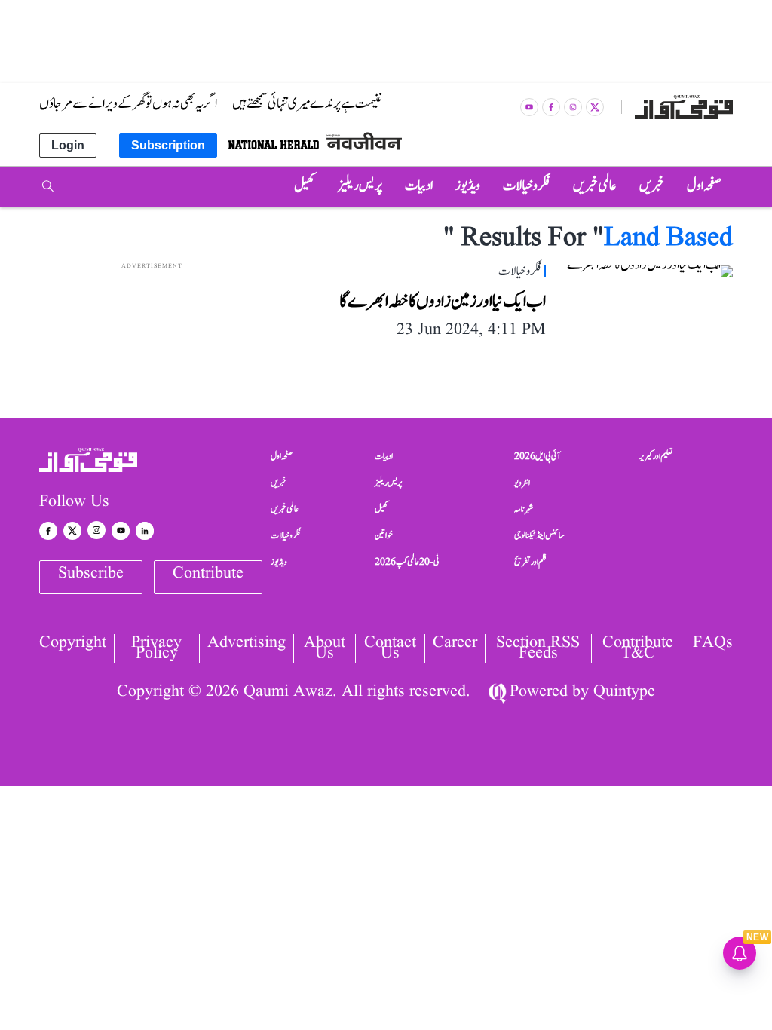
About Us (324, 648)
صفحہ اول (282, 456)
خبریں (278, 482)
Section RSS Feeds (538, 648)
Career (455, 644)
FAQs (713, 644)
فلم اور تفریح (530, 561)
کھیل (381, 509)
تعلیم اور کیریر (656, 456)
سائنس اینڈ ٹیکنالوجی (539, 535)
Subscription (168, 145)
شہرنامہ (524, 509)
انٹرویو (522, 482)
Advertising (246, 644)
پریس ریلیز (388, 482)
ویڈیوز (279, 561)
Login (67, 145)
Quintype (624, 692)
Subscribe (91, 573)
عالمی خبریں (285, 509)
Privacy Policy (156, 648)
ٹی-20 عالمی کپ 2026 (407, 561)
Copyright (72, 644)
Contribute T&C (637, 648)
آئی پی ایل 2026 (537, 456)
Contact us (390, 648)
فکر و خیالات (286, 535)
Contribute (208, 573)
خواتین (384, 535)
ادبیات (384, 456)
